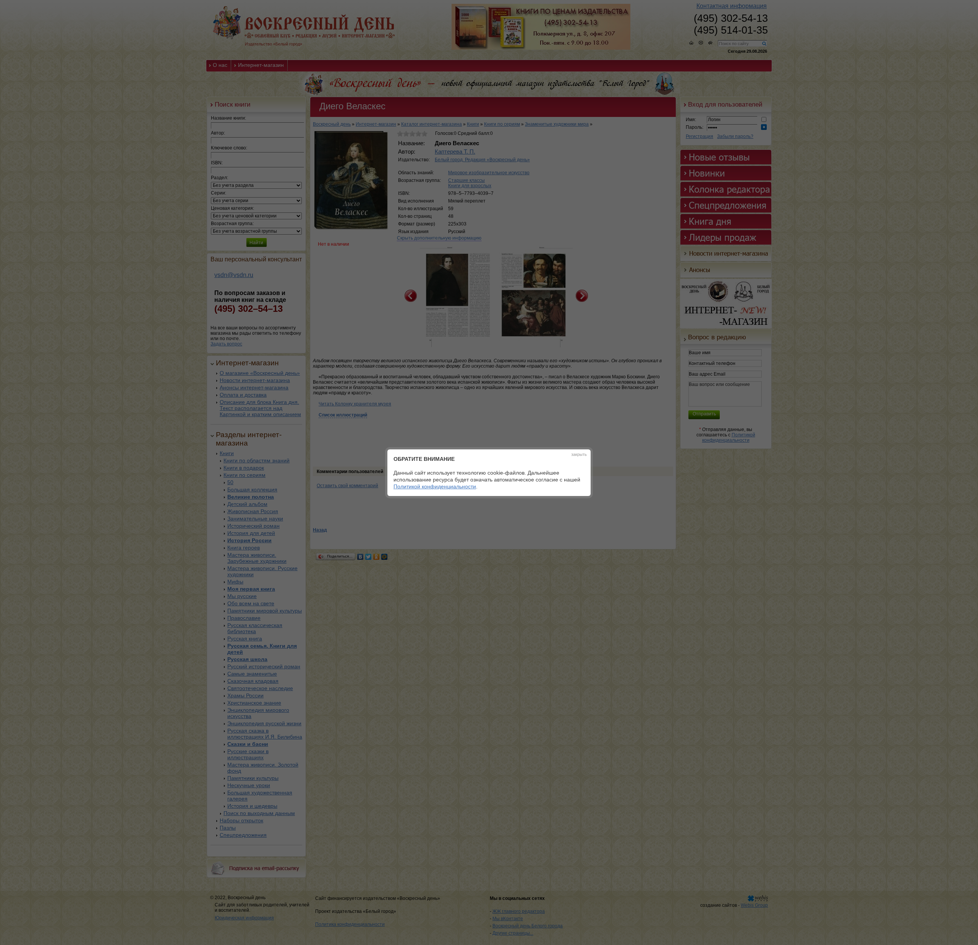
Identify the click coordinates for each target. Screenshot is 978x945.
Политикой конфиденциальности (434, 486)
